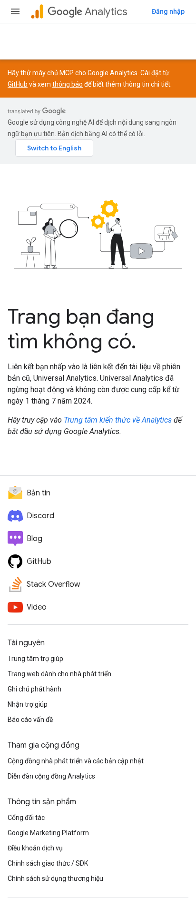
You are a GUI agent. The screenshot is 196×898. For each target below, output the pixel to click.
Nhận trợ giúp (28, 704)
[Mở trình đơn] (15, 11)
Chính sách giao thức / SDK (48, 863)
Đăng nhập (168, 11)
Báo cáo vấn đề (30, 719)
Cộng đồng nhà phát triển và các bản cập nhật (76, 761)
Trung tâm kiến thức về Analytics (118, 419)
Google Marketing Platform (48, 833)
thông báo (67, 84)
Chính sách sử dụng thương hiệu (55, 878)
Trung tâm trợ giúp (35, 658)
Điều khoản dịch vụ (35, 848)
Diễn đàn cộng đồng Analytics (51, 776)
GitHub (18, 84)
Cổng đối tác (26, 817)
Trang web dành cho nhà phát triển (59, 674)
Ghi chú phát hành (34, 689)
